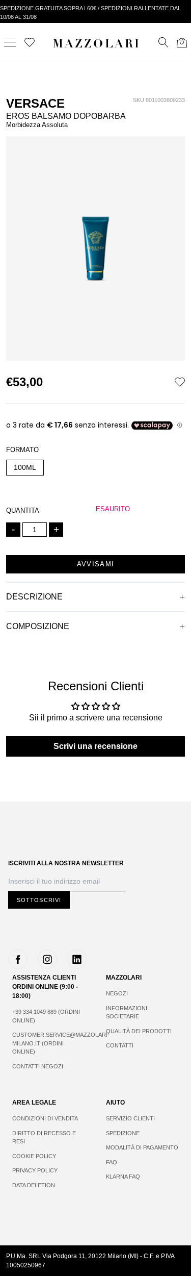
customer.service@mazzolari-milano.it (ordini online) (49, 1043)
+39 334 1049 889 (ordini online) (46, 1016)
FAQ (111, 1162)
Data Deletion (33, 1185)
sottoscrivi (39, 900)
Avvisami (95, 564)
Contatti (119, 1045)
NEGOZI (117, 993)
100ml (25, 467)
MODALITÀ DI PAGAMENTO (142, 1147)
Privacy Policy (35, 1170)
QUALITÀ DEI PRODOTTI (139, 1031)
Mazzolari (96, 45)
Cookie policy (34, 1156)
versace (35, 103)
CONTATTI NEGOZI (37, 1066)
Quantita (22, 510)
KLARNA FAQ (123, 1176)
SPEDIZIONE (123, 1133)
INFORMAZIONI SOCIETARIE (126, 1012)
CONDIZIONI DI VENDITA (45, 1118)
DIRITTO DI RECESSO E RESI (44, 1137)
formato (22, 450)
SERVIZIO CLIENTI (130, 1118)
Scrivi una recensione (95, 746)
